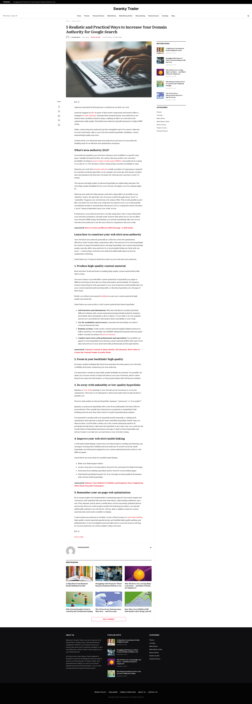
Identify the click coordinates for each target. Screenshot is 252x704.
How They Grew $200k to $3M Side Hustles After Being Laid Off (138, 610)
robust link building (134, 517)
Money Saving (140, 16)
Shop (173, 16)
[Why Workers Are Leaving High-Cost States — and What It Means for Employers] (138, 573)
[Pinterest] (59, 120)
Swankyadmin (76, 37)
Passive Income (153, 16)
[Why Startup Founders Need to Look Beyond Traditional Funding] (79, 599)
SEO (92, 113)
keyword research (108, 334)
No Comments (108, 37)
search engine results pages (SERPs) (106, 161)
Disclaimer (113, 692)
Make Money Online (125, 16)
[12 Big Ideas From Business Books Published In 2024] (79, 573)
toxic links (88, 390)
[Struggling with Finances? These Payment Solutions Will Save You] (108, 573)
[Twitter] (59, 111)
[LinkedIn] (59, 116)
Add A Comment (109, 619)
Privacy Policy (100, 692)
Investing (165, 16)
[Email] (59, 125)
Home (79, 16)
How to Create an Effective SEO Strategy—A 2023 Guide (109, 228)
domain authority (101, 169)
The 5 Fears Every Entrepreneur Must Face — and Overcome (108, 610)
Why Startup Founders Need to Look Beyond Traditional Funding (79, 610)
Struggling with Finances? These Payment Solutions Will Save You (34, 2)
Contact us (153, 692)
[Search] (248, 16)
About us (141, 692)
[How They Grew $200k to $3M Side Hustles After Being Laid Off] (138, 599)
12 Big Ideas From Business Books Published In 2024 (77, 585)
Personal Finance (98, 16)
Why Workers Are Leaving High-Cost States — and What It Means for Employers (138, 586)
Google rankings (89, 115)
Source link (78, 537)
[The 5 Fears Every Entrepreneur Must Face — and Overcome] (108, 599)
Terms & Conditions (128, 692)
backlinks (104, 296)
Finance (86, 16)
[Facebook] (59, 107)
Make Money (111, 16)
